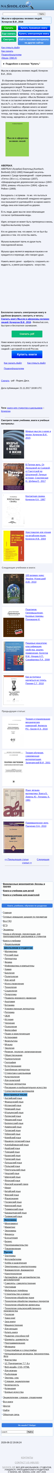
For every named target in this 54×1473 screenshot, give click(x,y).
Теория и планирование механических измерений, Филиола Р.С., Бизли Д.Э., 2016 (37, 724)
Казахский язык (12, 1155)
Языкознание (11, 1198)
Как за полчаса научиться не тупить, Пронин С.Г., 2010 (36, 680)
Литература (11, 958)
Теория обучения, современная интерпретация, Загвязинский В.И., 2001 (37, 758)
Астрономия (11, 1037)
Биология (10, 973)
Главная (7, 912)
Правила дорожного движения (20, 998)
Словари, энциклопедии (17, 1381)
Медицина (10, 1346)
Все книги (8, 1402)
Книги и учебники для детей (18, 891)
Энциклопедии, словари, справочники (22, 1397)
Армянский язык (13, 1127)
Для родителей (12, 1080)
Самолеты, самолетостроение (20, 1283)
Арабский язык (12, 1148)
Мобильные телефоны (16, 1290)
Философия (11, 1030)
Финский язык (12, 1195)
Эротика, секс (12, 1378)
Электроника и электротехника (20, 1266)
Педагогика (10, 994)
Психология (11, 1026)
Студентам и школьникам (18, 1073)
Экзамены (8, 930)
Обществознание (13, 1055)
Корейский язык (13, 1137)
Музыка (8, 1044)
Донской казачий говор (16, 1184)
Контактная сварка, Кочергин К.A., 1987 (35, 498)
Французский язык (14, 1102)
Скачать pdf (27, 334)
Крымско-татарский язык (17, 1141)
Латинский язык (13, 1116)
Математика (11, 951)
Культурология (12, 1077)
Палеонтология (13, 1059)
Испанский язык (13, 1105)
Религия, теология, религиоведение (23, 1052)
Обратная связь (11, 1414)
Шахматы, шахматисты (17, 1339)
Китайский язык (13, 1191)
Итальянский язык (14, 1112)
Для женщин (11, 1329)
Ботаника (9, 1005)
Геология (9, 1314)
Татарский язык (13, 1130)
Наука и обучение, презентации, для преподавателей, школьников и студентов (24, 935)
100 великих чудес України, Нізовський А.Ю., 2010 (35, 578)
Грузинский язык (13, 1202)
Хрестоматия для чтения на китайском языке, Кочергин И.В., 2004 (38, 535)
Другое (6, 1406)
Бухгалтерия (11, 1238)
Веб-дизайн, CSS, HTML (17, 1367)
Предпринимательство (16, 1245)
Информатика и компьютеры (19, 966)
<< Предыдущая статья (17, 859)
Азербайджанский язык (17, 1145)
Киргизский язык (13, 1205)
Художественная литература (19, 1009)
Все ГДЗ (7, 921)
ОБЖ (7, 1016)
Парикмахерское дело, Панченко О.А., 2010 (37, 824)
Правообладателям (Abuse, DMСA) (11, 56)
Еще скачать (9, 33)
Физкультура (11, 1041)
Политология (11, 976)
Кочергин (6, 411)
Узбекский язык (12, 1134)
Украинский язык (13, 1120)
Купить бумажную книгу (34, 28)
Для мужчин (11, 1370)
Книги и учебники (12, 941)
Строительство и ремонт (17, 1294)
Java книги (10, 1321)
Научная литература (15, 1084)
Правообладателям (14, 368)
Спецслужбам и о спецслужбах (21, 1350)
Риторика (9, 1012)
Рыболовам (11, 1374)
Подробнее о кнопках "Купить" (23, 64)
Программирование (15, 1343)
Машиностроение (14, 1325)
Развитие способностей (17, 1336)
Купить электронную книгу (34, 33)
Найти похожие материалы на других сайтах (34, 41)
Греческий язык (12, 1159)
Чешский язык (12, 1173)
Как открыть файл (10, 47)
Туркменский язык (14, 1209)
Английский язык (13, 1098)
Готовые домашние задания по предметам (25, 917)
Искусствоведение (14, 984)
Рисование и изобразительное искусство (26, 1087)
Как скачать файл (13, 363)
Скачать (8, 28)
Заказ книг (10, 1318)
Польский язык (12, 1166)
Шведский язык (12, 1177)
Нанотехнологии (13, 1274)
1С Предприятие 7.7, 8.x (17, 1363)
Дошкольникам (12, 944)
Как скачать (7, 51)
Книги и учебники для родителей (21, 895)
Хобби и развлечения (16, 1263)
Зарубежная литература (17, 1069)
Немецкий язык (12, 1109)
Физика (8, 962)
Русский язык (11, 955)
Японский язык (12, 1180)
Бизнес (8, 1241)
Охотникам (10, 1287)
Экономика (10, 1231)
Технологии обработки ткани (19, 1297)
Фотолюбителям (13, 1259)
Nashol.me (9, 1467)
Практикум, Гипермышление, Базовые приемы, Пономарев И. (34, 614)
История (9, 1019)
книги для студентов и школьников (25, 408)
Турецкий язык (12, 1152)
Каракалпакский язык (16, 1213)
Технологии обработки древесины (22, 1305)
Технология (11, 987)
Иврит (8, 1188)
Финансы (9, 1234)
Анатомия (10, 1001)
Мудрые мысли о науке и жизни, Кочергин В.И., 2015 (38, 434)
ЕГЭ (5, 925)
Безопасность (12, 1385)
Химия (8, 969)
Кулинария (10, 1388)
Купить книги (27, 354)
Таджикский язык (13, 1216)
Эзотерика (10, 1256)
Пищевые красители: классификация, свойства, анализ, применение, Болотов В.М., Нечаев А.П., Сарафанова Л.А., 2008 (37, 651)
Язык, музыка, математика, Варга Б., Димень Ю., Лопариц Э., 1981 (37, 795)
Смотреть (8, 39)
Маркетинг (10, 1227)
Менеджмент (11, 1223)
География (10, 1062)
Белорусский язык (14, 1123)
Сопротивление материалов (19, 1091)
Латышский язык (13, 1163)
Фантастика (11, 1360)
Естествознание (13, 1066)
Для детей (10, 980)
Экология (9, 1048)
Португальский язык (15, 1170)
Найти (6, 1410)
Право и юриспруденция (17, 1034)
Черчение (10, 1023)
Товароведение (13, 1248)
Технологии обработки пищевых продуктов (27, 1301)
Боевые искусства (14, 1392)
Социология (11, 991)
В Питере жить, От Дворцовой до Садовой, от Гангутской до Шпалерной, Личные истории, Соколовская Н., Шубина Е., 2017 (37, 473)
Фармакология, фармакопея (19, 1270)
